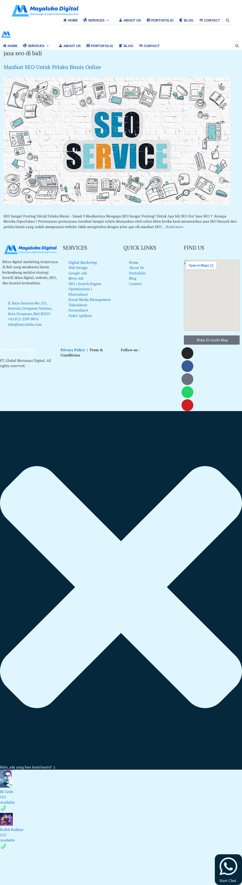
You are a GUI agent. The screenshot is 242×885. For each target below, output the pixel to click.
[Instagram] (187, 353)
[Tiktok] (187, 379)
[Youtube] (187, 405)
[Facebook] (187, 366)
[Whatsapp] (187, 392)
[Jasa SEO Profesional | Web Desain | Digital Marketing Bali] (6, 35)
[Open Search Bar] (228, 20)
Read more (174, 226)
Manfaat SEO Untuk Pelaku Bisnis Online (52, 67)
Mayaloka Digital (19, 349)
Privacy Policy (72, 349)
